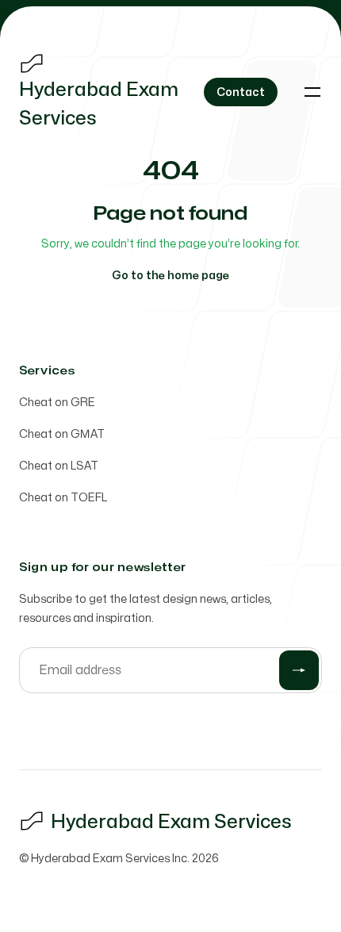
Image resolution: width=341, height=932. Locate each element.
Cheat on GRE (57, 402)
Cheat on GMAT (62, 434)
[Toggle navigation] (312, 92)
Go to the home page (170, 275)
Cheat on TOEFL (63, 498)
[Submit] (299, 670)
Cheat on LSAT (58, 466)
